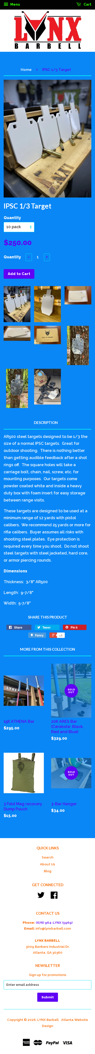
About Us (47, 864)
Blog (47, 871)
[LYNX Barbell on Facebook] (54, 897)
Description (46, 422)
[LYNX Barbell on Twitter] (41, 897)
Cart (87, 4)
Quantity (12, 217)
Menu (15, 4)
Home (26, 69)
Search (47, 857)
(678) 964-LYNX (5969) (54, 922)
